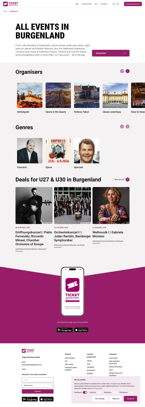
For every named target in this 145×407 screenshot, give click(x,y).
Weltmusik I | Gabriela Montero (108, 234)
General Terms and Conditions (115, 374)
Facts (111, 370)
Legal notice (113, 358)
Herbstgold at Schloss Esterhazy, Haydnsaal (30, 249)
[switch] (85, 392)
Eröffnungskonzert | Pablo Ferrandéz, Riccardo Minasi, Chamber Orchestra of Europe (33, 238)
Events (5, 11)
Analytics (92, 392)
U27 (96, 4)
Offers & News (70, 358)
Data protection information (114, 362)
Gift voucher (69, 364)
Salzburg (90, 373)
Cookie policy (97, 388)
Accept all (130, 399)
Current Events (86, 4)
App (77, 4)
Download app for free (133, 4)
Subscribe (38, 391)
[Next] (128, 71)
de (114, 4)
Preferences (123, 392)
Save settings (100, 399)
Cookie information (115, 366)
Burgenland (13, 11)
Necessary (78, 392)
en (118, 4)
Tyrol (88, 364)
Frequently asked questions (71, 368)
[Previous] (122, 71)
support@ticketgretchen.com (32, 365)
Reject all (116, 399)
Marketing (107, 392)
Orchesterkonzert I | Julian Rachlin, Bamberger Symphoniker (72, 236)
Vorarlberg (90, 367)
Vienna (89, 361)
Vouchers (104, 4)
